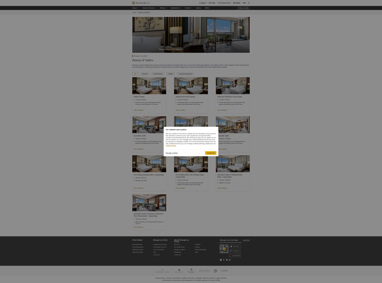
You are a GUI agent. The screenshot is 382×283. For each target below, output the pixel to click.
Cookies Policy (171, 146)
